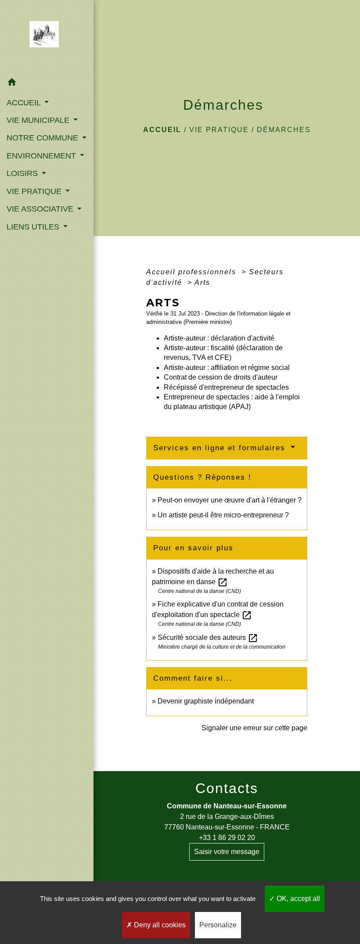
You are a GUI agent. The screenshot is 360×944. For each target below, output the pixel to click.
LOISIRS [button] (23, 173)
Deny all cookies (159, 925)
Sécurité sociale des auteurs (208, 637)
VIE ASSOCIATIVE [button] (41, 209)
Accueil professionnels (192, 272)
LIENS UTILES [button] (34, 227)
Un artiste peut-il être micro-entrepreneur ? (223, 515)
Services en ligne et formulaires (220, 448)
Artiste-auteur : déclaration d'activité (219, 338)
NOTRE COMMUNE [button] (43, 137)
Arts (202, 282)
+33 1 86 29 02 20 (227, 837)
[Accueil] (46, 37)
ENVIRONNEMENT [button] (42, 155)
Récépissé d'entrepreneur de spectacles (226, 387)
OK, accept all (297, 898)
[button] (47, 83)
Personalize (218, 925)
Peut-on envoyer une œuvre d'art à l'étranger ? (230, 500)
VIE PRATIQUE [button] (35, 191)
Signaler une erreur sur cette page (254, 728)
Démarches (284, 129)
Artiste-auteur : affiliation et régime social (227, 367)
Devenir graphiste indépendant (206, 701)
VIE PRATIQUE (219, 129)
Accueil (162, 129)
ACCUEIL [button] (25, 102)
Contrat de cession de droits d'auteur (220, 377)
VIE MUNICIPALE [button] (39, 120)
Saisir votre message (226, 851)
